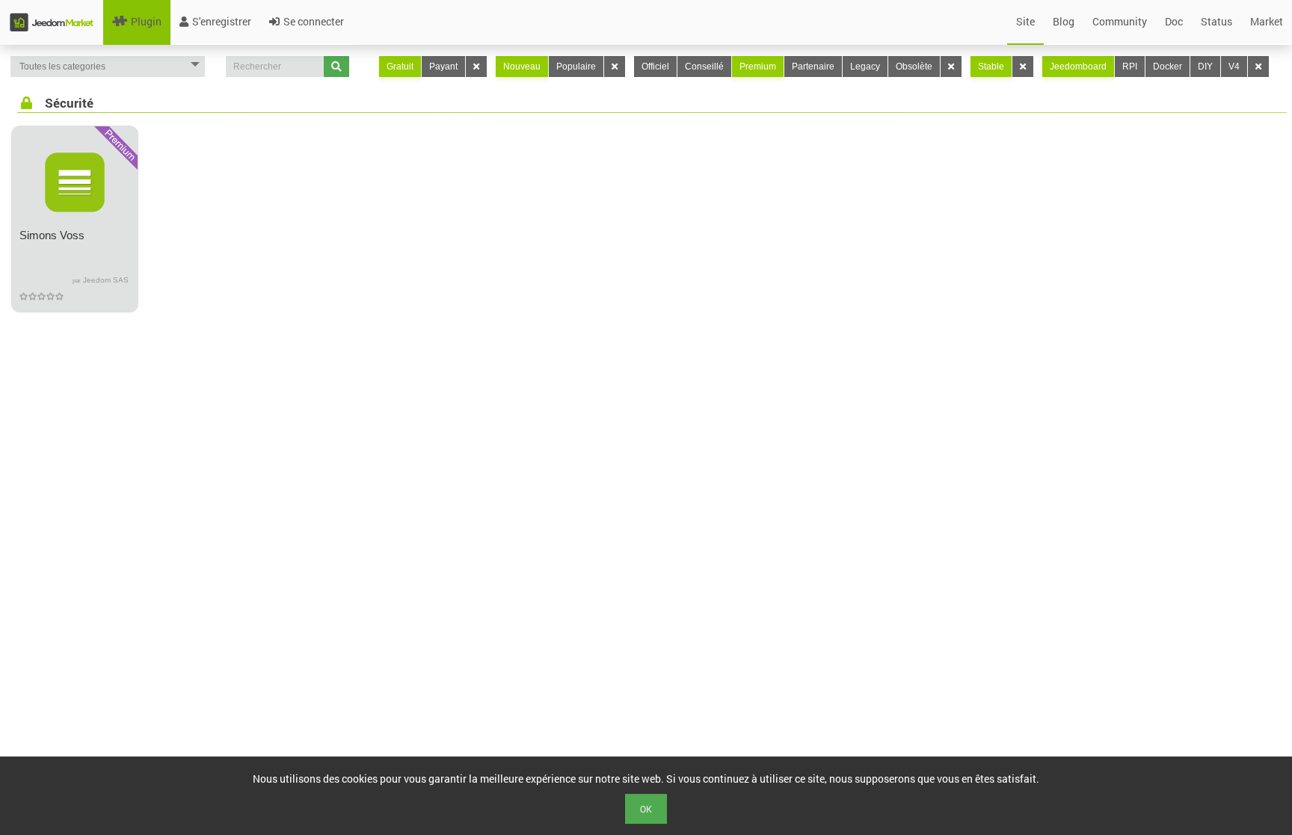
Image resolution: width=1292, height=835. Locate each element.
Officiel (655, 66)
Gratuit (400, 66)
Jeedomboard (1078, 66)
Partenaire (813, 66)
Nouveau (522, 66)
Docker (1167, 66)
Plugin (146, 21)
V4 (1234, 66)
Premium (757, 66)
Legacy (865, 66)
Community (1119, 21)
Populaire (576, 66)
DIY (1205, 66)
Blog (1063, 21)
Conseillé (704, 66)
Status (1216, 21)
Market (1266, 21)
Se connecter (313, 21)
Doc (1174, 21)
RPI (1129, 66)
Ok (646, 809)
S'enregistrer (221, 21)
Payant (443, 66)
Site (1025, 21)
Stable (991, 66)
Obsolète (914, 66)
